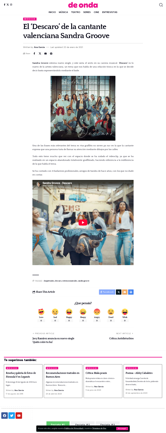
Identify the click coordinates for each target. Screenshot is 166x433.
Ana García (39, 47)
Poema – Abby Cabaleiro (139, 373)
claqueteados (49, 281)
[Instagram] (11, 4)
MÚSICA (29, 19)
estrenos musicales (69, 281)
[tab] (58, 424)
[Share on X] (40, 53)
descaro (58, 281)
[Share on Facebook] (34, 53)
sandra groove (83, 281)
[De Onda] (83, 5)
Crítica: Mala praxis (96, 373)
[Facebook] (4, 4)
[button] (122, 428)
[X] (7, 4)
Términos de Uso (99, 428)
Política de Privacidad (73, 428)
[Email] (45, 53)
